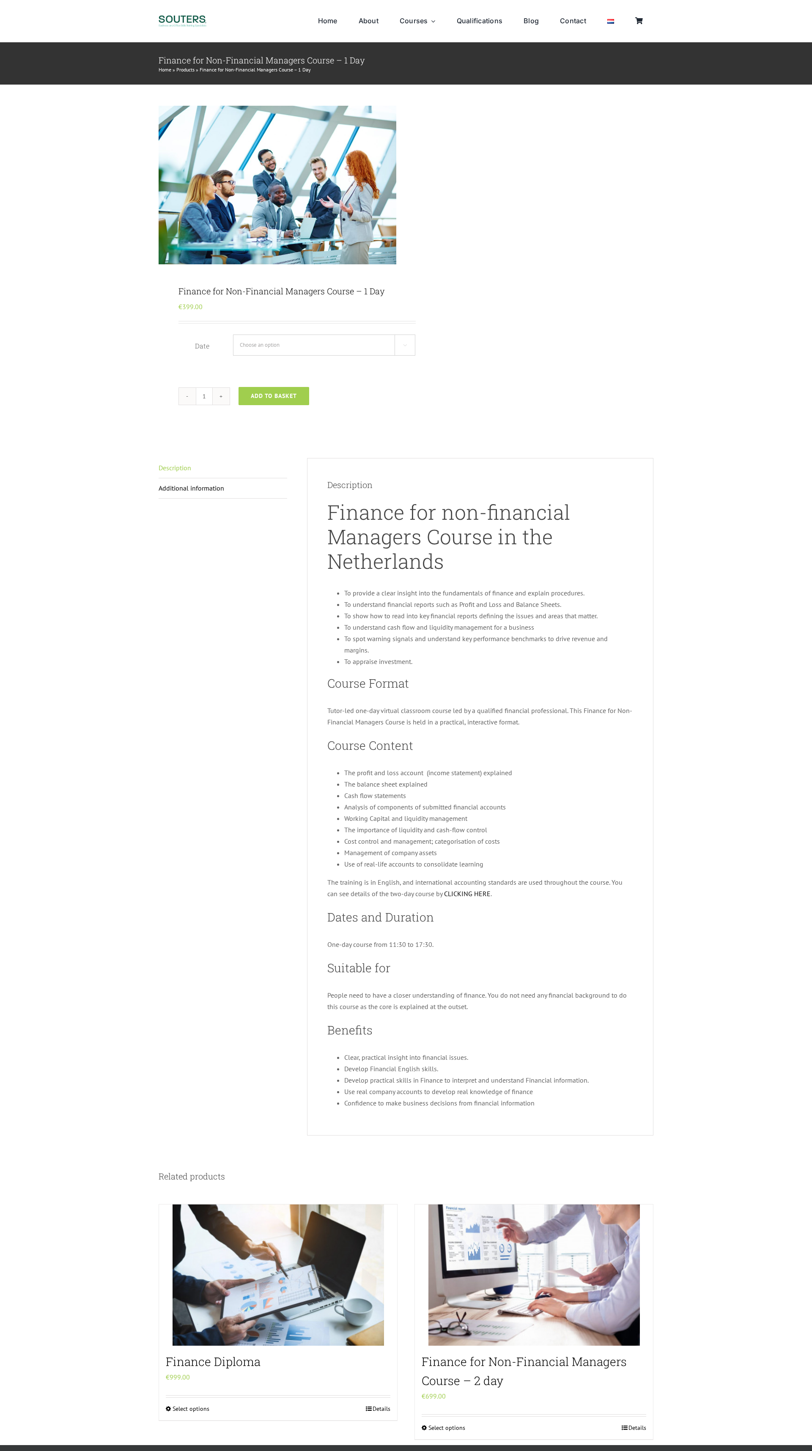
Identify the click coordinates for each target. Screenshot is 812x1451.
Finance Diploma (213, 1361)
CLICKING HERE (467, 893)
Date (202, 345)
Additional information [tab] (191, 488)
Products (185, 69)
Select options (191, 1409)
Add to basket (274, 396)
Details (381, 1409)
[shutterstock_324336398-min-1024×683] (277, 185)
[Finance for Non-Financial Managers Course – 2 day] (534, 1275)
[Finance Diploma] (278, 1275)
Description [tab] (175, 468)
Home (165, 69)
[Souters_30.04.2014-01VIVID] (182, 18)
